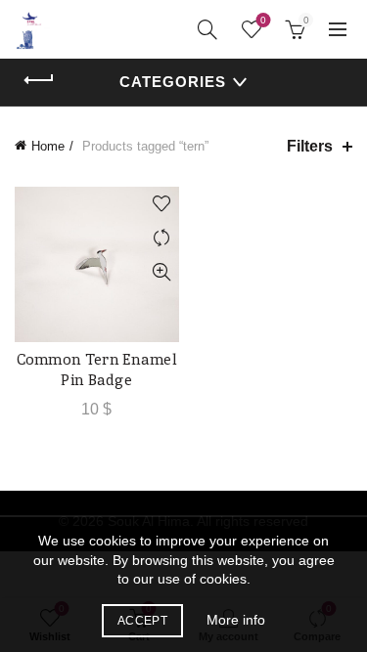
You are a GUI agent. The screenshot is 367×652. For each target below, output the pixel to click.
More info (235, 620)
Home (48, 146)
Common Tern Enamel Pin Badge (97, 369)
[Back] (39, 80)
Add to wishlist (162, 204)
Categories (172, 81)
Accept (142, 621)
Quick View (162, 272)
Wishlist (263, 20)
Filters (310, 146)
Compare (162, 238)
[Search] (207, 29)
